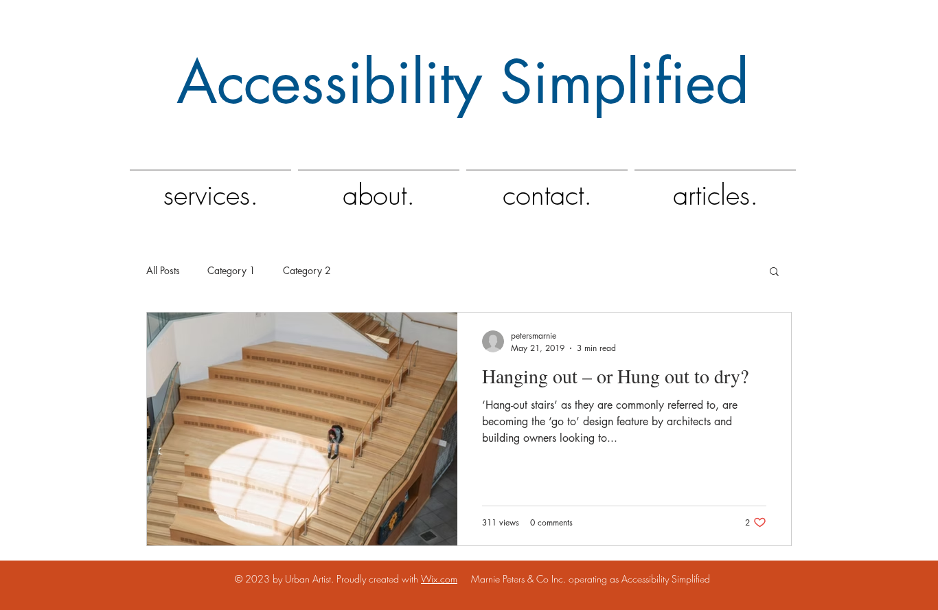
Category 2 (307, 270)
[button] (774, 272)
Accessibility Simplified (462, 82)
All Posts (163, 270)
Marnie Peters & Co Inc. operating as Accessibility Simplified (583, 578)
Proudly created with (378, 578)
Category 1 (231, 270)
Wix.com (439, 578)
